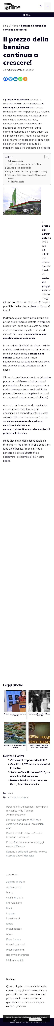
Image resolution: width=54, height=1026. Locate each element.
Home (15, 25)
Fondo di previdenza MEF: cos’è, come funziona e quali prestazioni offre (25, 823)
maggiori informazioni (18, 1020)
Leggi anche (17, 161)
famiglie (7, 349)
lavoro (9, 923)
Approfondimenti (15, 881)
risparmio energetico (17, 954)
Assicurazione (14, 887)
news (10, 793)
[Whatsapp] (20, 79)
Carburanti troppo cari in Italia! (28, 760)
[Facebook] (5, 79)
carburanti (23, 797)
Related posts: (17, 181)
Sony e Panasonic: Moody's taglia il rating (27, 171)
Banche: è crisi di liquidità (19, 167)
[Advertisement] (27, 89)
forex (9, 907)
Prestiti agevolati (15, 944)
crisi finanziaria (15, 897)
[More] (25, 79)
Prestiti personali (15, 949)
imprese (27, 349)
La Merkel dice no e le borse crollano (24, 164)
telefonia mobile (15, 959)
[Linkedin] (15, 79)
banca (9, 892)
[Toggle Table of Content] (45, 157)
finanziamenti (14, 902)
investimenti (13, 918)
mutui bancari (14, 928)
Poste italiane (13, 939)
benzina (11, 797)
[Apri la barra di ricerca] (40, 6)
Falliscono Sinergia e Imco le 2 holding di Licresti (26, 177)
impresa (10, 913)
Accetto (35, 1020)
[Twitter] (10, 79)
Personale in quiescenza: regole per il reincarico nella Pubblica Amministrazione (27, 810)
